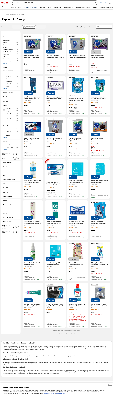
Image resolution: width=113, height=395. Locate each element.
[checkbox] (10, 40)
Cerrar (110, 385)
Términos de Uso (60, 393)
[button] (10, 37)
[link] (31, 61)
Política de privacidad (49, 393)
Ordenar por (91, 27)
